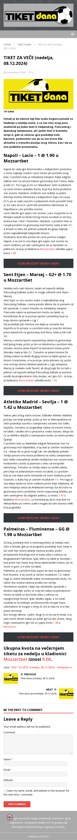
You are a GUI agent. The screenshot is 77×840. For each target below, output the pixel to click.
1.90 (13, 253)
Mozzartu (10, 626)
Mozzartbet (47, 249)
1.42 (61, 495)
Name (7, 759)
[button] (72, 34)
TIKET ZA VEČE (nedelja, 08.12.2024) (32, 667)
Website (8, 780)
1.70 (54, 380)
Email (7, 769)
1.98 (55, 622)
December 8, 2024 (16, 72)
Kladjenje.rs (64, 667)
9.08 (46, 659)
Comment (9, 732)
